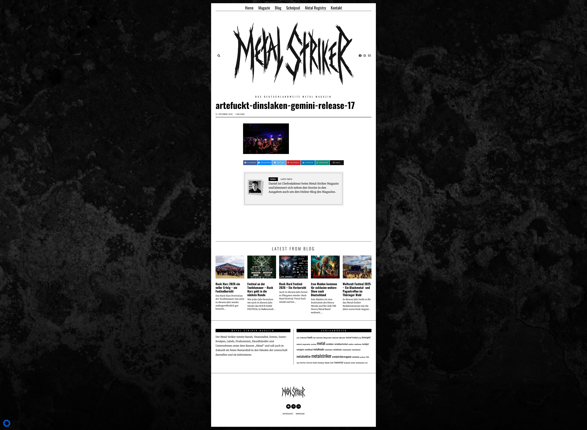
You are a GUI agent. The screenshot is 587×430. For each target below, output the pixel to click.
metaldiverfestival (341, 344)
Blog (278, 8)
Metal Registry (315, 8)
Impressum (300, 413)
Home (249, 8)
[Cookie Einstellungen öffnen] (6, 426)
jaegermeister (306, 344)
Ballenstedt (303, 337)
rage (298, 362)
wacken (353, 362)
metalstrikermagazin (341, 357)
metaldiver (330, 344)
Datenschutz (288, 413)
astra (298, 337)
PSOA (367, 357)
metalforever (357, 344)
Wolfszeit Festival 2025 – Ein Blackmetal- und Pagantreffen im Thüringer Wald (357, 289)
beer (314, 337)
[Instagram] (365, 55)
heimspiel (366, 337)
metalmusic (337, 349)
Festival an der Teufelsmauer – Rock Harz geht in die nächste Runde (260, 289)
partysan (362, 357)
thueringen (321, 362)
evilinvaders (342, 337)
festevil (349, 337)
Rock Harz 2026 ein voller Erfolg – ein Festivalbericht (228, 287)
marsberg (313, 344)
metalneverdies (347, 349)
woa (366, 362)
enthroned (335, 337)
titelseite (327, 362)
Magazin (264, 8)
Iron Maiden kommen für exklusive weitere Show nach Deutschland (324, 289)
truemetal (338, 362)
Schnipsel (293, 8)
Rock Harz (303, 362)
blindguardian (327, 337)
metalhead (309, 349)
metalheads (318, 349)
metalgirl (365, 344)
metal (321, 343)
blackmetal (319, 337)
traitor (332, 362)
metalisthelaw (329, 349)
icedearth (299, 344)
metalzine (355, 356)
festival (355, 337)
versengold (347, 362)
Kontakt (336, 8)
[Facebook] (360, 55)
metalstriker (321, 355)
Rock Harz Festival (311, 362)
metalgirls (300, 349)
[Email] (369, 55)
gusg (359, 337)
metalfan (351, 344)
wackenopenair (360, 362)
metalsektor (304, 356)
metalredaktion (356, 349)
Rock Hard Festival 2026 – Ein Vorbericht (292, 286)
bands (310, 337)
